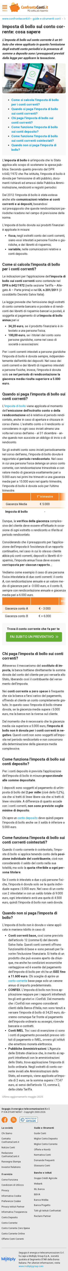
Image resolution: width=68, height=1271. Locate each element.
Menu (4, 11)
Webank (38, 1183)
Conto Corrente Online (13, 1233)
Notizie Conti (8, 1147)
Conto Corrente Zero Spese (16, 1228)
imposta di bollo (15, 406)
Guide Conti (40, 1133)
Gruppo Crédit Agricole (45, 1178)
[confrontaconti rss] (14, 1120)
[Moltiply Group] (9, 1259)
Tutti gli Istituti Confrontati (47, 1210)
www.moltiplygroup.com (31, 1266)
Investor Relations (11, 1167)
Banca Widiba (41, 1200)
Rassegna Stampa (11, 1161)
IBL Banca (39, 1189)
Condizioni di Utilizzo (13, 1185)
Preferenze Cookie (11, 1201)
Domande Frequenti (44, 1160)
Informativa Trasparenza (14, 1212)
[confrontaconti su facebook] (5, 1120)
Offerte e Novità (42, 1149)
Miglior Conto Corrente (45, 1144)
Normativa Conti (42, 1155)
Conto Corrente (9, 1223)
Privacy (5, 1190)
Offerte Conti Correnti (13, 1239)
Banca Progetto (42, 1205)
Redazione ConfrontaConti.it (10, 1155)
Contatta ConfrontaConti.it (10, 1140)
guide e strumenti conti (47, 18)
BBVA (37, 1194)
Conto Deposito (10, 1217)
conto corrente (17, 981)
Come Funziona (10, 1179)
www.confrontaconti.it (16, 18)
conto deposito (28, 818)
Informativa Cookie (11, 1196)
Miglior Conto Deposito (46, 1138)
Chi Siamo (7, 1133)
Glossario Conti (42, 1165)
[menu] (4, 7)
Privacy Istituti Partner (13, 1206)
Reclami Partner (42, 1216)
